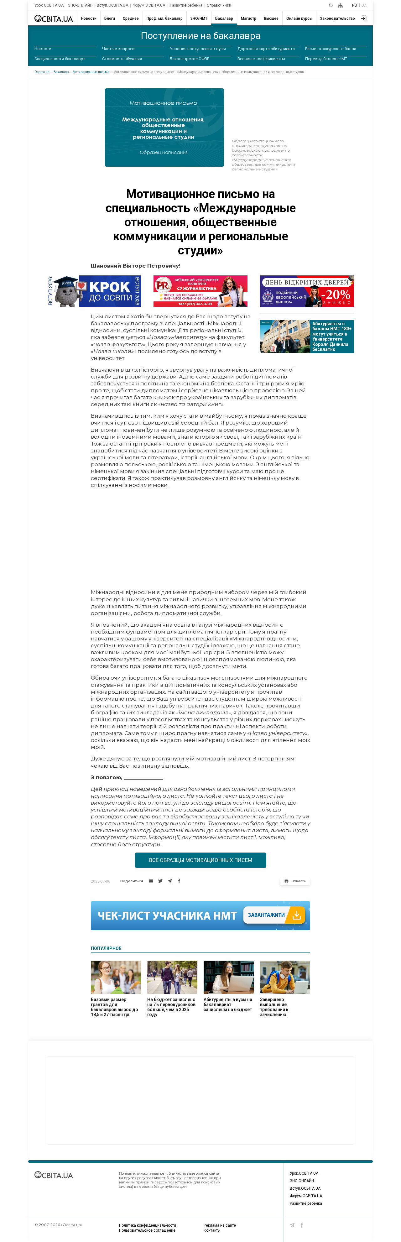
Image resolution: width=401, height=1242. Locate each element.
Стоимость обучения (122, 58)
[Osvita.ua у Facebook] (302, 1225)
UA (364, 5)
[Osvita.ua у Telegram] (292, 1225)
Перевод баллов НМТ (326, 58)
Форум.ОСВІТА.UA (149, 5)
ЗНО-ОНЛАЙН (80, 5)
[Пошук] (331, 5)
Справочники (219, 5)
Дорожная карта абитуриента (266, 48)
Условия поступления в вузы (198, 48)
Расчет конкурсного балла (330, 48)
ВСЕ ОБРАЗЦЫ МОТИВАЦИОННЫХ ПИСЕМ (200, 860)
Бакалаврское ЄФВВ (190, 58)
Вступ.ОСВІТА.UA (112, 5)
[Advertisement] (200, 538)
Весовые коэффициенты (261, 58)
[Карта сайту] (340, 5)
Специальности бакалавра (60, 58)
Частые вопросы (118, 48)
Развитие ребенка (186, 5)
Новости (42, 48)
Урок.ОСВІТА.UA (49, 5)
